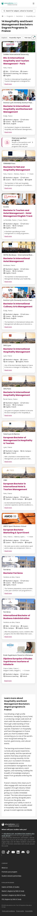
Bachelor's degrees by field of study (13, 895)
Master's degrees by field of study (13, 891)
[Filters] (33, 38)
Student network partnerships (11, 876)
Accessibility (29, 911)
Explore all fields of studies (10, 887)
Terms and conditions (8, 911)
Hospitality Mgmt (15, 38)
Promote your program (9, 872)
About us (5, 868)
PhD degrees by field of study (11, 899)
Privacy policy (20, 911)
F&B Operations (29, 38)
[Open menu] (33, 3)
